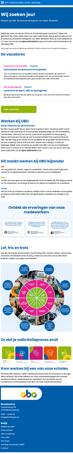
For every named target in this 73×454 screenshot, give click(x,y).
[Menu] (2, 2)
